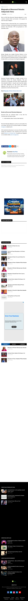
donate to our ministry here (9, 133)
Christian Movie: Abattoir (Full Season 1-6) (16, 279)
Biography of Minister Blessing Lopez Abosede (17, 268)
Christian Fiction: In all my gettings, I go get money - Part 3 (16, 490)
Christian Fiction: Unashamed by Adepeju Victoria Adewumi (15, 496)
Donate (12, 597)
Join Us (17, 597)
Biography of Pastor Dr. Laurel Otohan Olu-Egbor (16, 257)
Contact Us (17, 598)
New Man (15, 151)
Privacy (22, 598)
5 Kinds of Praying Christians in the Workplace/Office (14, 572)
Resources (6, 598)
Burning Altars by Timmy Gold (14, 295)
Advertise (12, 598)
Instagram (3, 126)
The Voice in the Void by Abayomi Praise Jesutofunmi (16, 285)
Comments (22, 344)
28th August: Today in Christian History (15, 546)
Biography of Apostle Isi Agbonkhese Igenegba (17, 290)
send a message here (14, 134)
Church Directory (6, 597)
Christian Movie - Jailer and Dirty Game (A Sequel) (15, 561)
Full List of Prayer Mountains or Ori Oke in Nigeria (16, 252)
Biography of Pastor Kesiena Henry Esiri (13, 90)
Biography (6, 6)
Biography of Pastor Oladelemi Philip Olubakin (17, 262)
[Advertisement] (14, 237)
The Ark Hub (22, 597)
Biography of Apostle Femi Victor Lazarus (16, 273)
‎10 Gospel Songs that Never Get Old (14, 551)
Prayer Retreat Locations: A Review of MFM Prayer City (16, 541)
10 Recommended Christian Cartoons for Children (15, 567)
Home (2, 6)
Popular (5, 344)
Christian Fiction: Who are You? (13, 501)
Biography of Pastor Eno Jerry (14, 245)
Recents (14, 344)
